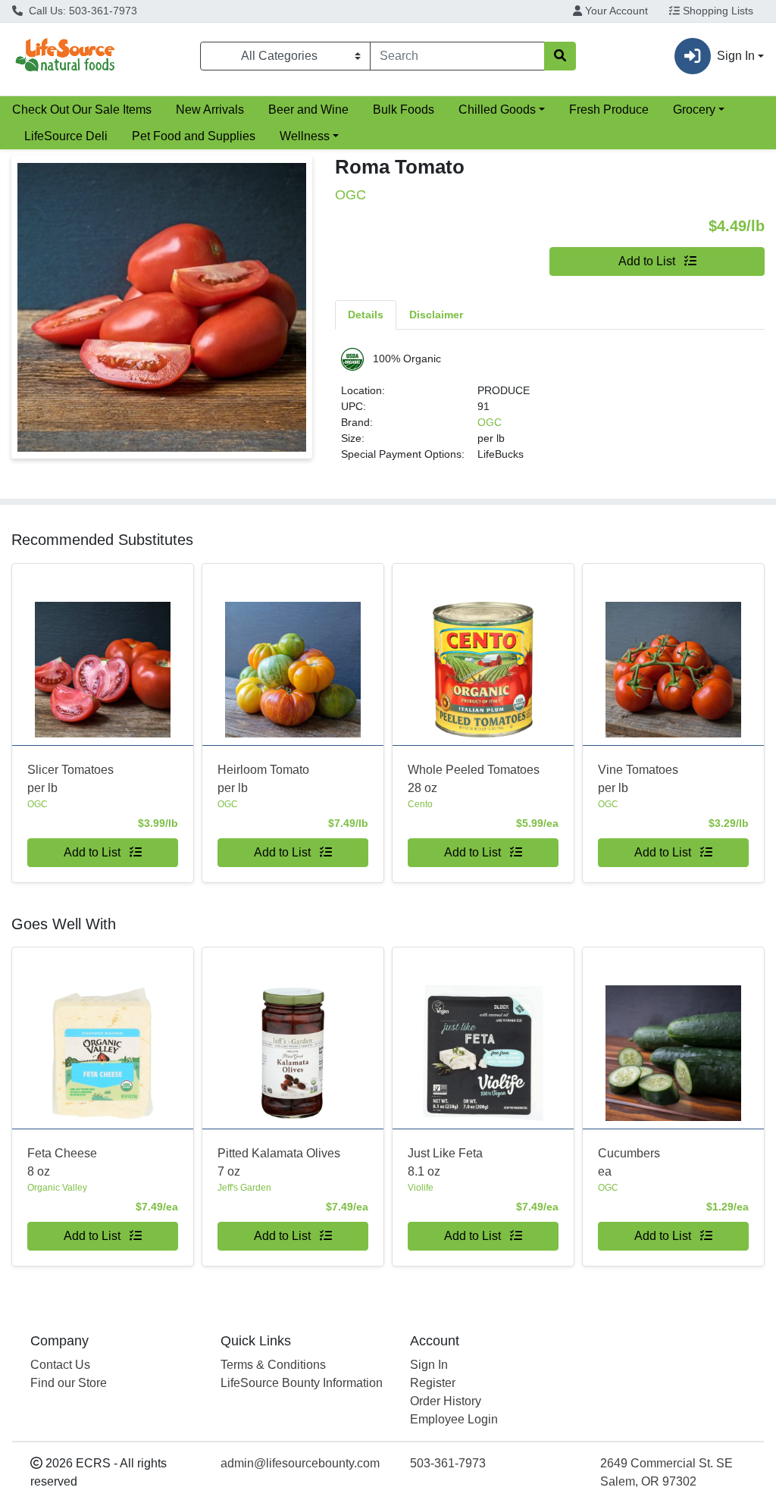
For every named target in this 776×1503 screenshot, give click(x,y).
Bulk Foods (403, 109)
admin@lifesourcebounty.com (300, 1463)
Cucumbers (629, 1162)
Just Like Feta (445, 1162)
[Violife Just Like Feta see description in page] (483, 1038)
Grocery (694, 109)
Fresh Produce (609, 109)
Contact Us (60, 1364)
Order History (445, 1401)
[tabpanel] (550, 411)
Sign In (429, 1364)
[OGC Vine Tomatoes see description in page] (673, 654)
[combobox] (457, 56)
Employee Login (454, 1419)
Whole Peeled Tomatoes (474, 778)
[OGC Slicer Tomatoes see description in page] (103, 654)
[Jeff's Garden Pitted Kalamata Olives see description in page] (293, 1038)
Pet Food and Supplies (193, 136)
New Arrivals (210, 109)
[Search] (560, 56)
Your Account (615, 11)
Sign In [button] (736, 55)
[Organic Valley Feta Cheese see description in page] (103, 1038)
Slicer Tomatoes (70, 778)
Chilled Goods (497, 109)
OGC (489, 422)
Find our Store (68, 1382)
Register (432, 1382)
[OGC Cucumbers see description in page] (673, 1038)
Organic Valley (57, 1187)
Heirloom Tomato (263, 778)
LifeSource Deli (66, 136)
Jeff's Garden (244, 1187)
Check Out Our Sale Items (82, 109)
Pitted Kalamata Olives (278, 1162)
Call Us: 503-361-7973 (81, 11)
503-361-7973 (448, 1463)
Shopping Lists (716, 11)
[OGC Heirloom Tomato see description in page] (293, 654)
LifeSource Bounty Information (302, 1382)
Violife (420, 1187)
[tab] (365, 314)
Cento (420, 804)
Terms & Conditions (273, 1364)
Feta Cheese (62, 1162)
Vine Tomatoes (638, 778)
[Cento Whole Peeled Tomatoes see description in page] (483, 654)
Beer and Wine (308, 109)
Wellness (305, 136)
